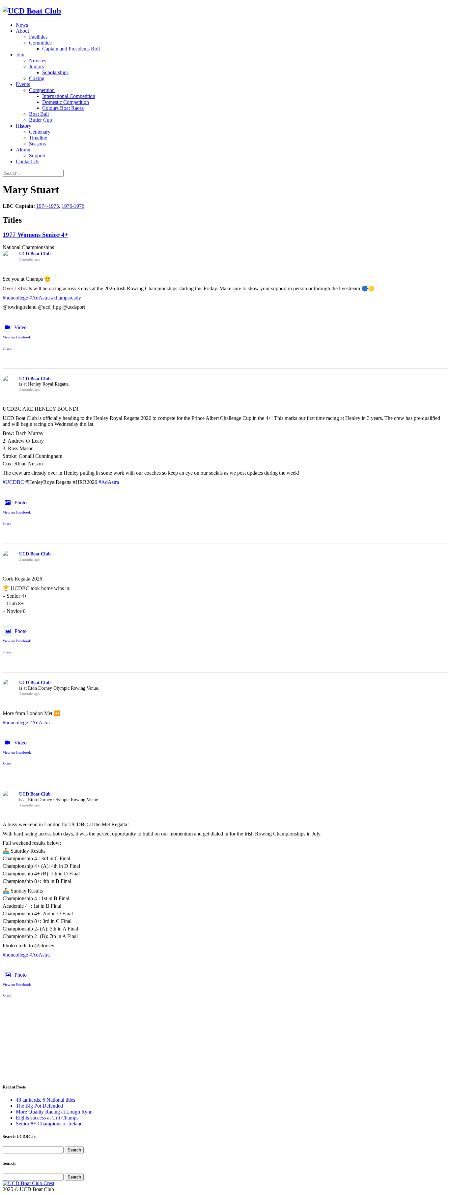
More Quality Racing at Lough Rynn (54, 1112)
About (22, 31)
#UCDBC (13, 482)
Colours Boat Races (63, 108)
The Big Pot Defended (39, 1106)
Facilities (38, 37)
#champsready (66, 297)
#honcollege (15, 297)
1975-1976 (73, 206)
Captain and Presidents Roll (71, 48)
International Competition (68, 96)
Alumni (24, 149)
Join (20, 54)
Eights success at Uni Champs (47, 1117)
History (23, 126)
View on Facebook (17, 337)
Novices (37, 60)
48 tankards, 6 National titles (45, 1100)
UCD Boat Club (35, 253)
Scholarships (55, 72)
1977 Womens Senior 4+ (35, 234)
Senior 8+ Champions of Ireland (49, 1123)
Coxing (36, 78)
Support (37, 155)
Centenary (39, 132)
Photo (20, 502)
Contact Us (27, 161)
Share (7, 348)
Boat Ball (39, 114)
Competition (42, 90)
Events (23, 84)
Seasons (37, 143)
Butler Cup (40, 120)
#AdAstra (39, 297)
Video (20, 327)
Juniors (36, 66)
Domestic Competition (65, 102)
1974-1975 (47, 206)
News (22, 25)
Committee (40, 43)
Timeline (38, 138)
